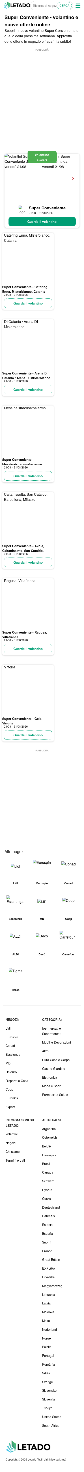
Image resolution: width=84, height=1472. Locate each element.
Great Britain (51, 1259)
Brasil (46, 1163)
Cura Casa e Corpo (56, 1060)
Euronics (12, 1098)
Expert (10, 1107)
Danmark (48, 1216)
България (49, 1155)
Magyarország (52, 1286)
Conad (10, 1045)
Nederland (49, 1329)
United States (51, 1416)
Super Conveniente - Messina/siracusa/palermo (22, 461)
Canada (47, 1172)
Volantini (11, 1134)
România (48, 1364)
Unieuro (11, 1072)
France (47, 1251)
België (46, 1146)
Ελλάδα (48, 1268)
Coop (9, 1089)
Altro (45, 1051)
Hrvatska (48, 1277)
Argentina (49, 1129)
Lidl (8, 1028)
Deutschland (51, 1207)
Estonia (47, 1224)
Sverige (47, 1382)
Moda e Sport (51, 1086)
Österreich (49, 1137)
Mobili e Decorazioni (56, 1042)
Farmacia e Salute (55, 1094)
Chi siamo (13, 1151)
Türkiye (47, 1408)
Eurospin (12, 1037)
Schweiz (48, 1181)
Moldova (48, 1312)
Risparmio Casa (17, 1080)
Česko (46, 1198)
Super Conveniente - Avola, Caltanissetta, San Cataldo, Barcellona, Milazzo (23, 551)
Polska (47, 1346)
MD (8, 1063)
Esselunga (13, 1054)
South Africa (50, 1425)
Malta (46, 1320)
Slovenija (48, 1399)
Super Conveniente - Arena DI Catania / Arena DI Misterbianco (26, 375)
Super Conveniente (47, 208)
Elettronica (49, 1077)
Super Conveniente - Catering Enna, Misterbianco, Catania (24, 289)
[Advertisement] (42, 94)
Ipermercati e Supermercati (51, 1031)
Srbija (46, 1373)
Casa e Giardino (53, 1068)
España (47, 1233)
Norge (46, 1338)
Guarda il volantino (42, 221)
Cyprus (47, 1189)
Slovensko (49, 1390)
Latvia (46, 1303)
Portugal (48, 1355)
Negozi (10, 1142)
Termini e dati (15, 1160)
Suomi (46, 1242)
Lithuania (48, 1294)
